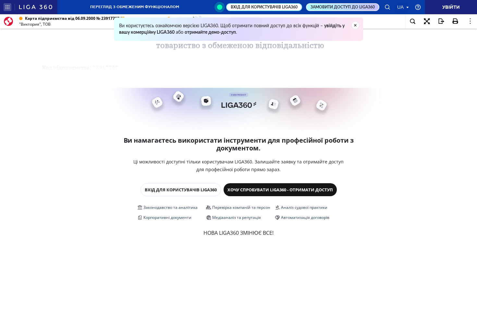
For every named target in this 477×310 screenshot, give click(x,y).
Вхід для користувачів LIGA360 (181, 190)
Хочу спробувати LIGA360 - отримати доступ (280, 190)
